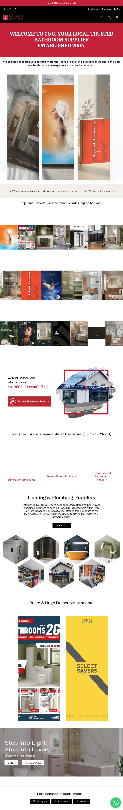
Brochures (106, 9)
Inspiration (93, 9)
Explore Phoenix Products (61, 476)
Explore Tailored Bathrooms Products (101, 476)
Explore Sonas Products (21, 479)
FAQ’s (117, 9)
